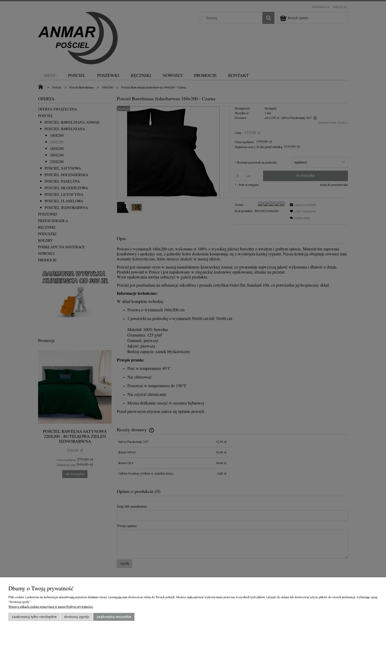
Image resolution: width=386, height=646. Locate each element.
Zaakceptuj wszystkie (114, 617)
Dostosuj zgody (76, 617)
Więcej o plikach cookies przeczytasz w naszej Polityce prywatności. (50, 606)
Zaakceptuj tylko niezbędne (34, 617)
